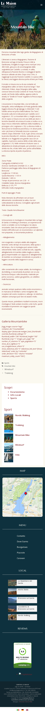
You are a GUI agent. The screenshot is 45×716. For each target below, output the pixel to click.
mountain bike (9, 366)
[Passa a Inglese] (27, 709)
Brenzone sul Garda (26, 598)
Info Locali (15, 395)
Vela (17, 454)
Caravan (21, 558)
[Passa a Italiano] (18, 709)
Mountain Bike (22, 435)
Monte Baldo (23, 589)
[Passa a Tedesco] (22, 709)
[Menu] (42, 5)
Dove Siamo (22, 541)
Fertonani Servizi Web (25, 702)
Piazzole (21, 552)
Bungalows (22, 547)
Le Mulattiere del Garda (25, 582)
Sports (6, 363)
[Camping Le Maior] (9, 5)
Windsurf (9, 369)
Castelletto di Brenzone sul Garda (26, 607)
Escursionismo (17, 392)
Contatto (21, 535)
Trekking (9, 373)
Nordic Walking (22, 415)
